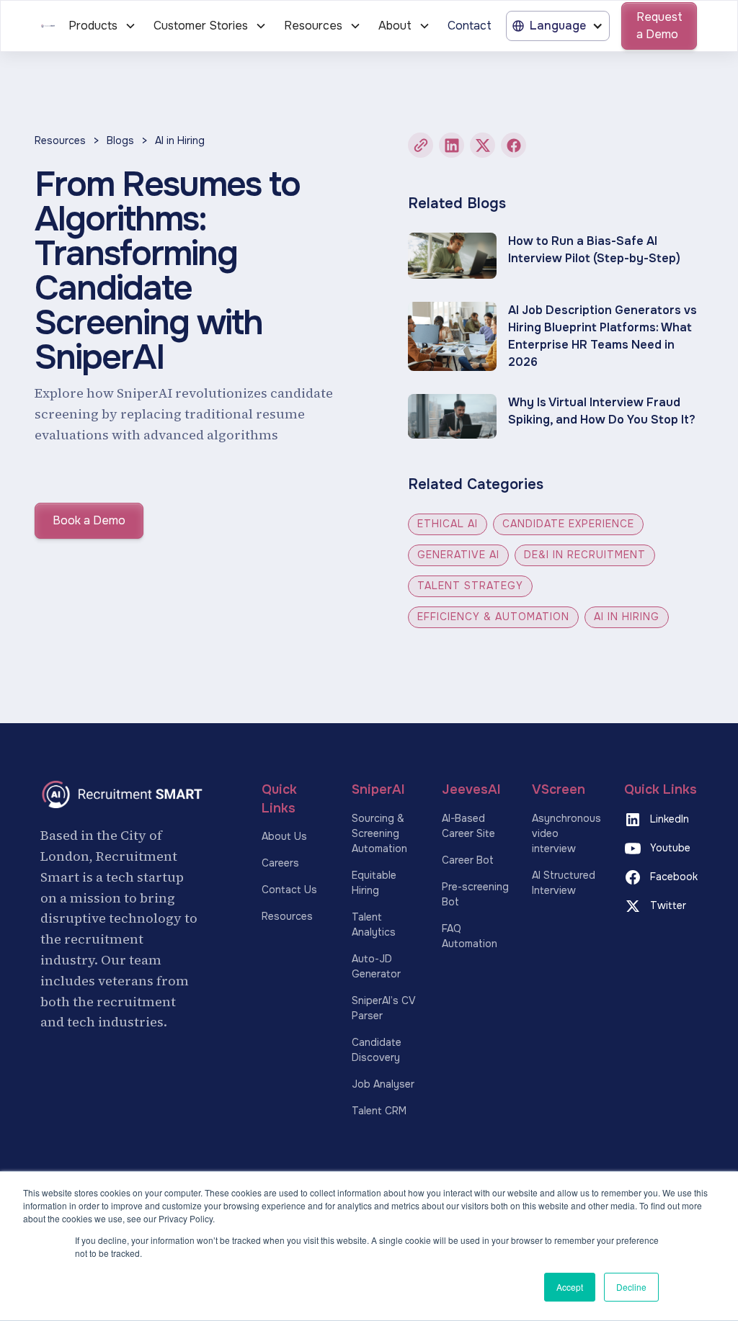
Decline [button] (631, 1287)
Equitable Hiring (374, 883)
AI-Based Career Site (468, 826)
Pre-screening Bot (475, 894)
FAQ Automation (469, 936)
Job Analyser (383, 1084)
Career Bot (468, 860)
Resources (60, 140)
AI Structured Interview (563, 883)
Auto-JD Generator (376, 966)
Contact (470, 25)
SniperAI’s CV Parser (383, 1008)
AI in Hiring (180, 140)
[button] (102, 26)
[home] (48, 26)
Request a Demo (659, 25)
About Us (284, 836)
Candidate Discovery (376, 1050)
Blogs (120, 140)
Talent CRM (379, 1110)
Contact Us (289, 889)
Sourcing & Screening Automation (379, 833)
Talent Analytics (374, 924)
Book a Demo (89, 520)
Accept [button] (569, 1287)
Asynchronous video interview (566, 833)
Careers (280, 862)
